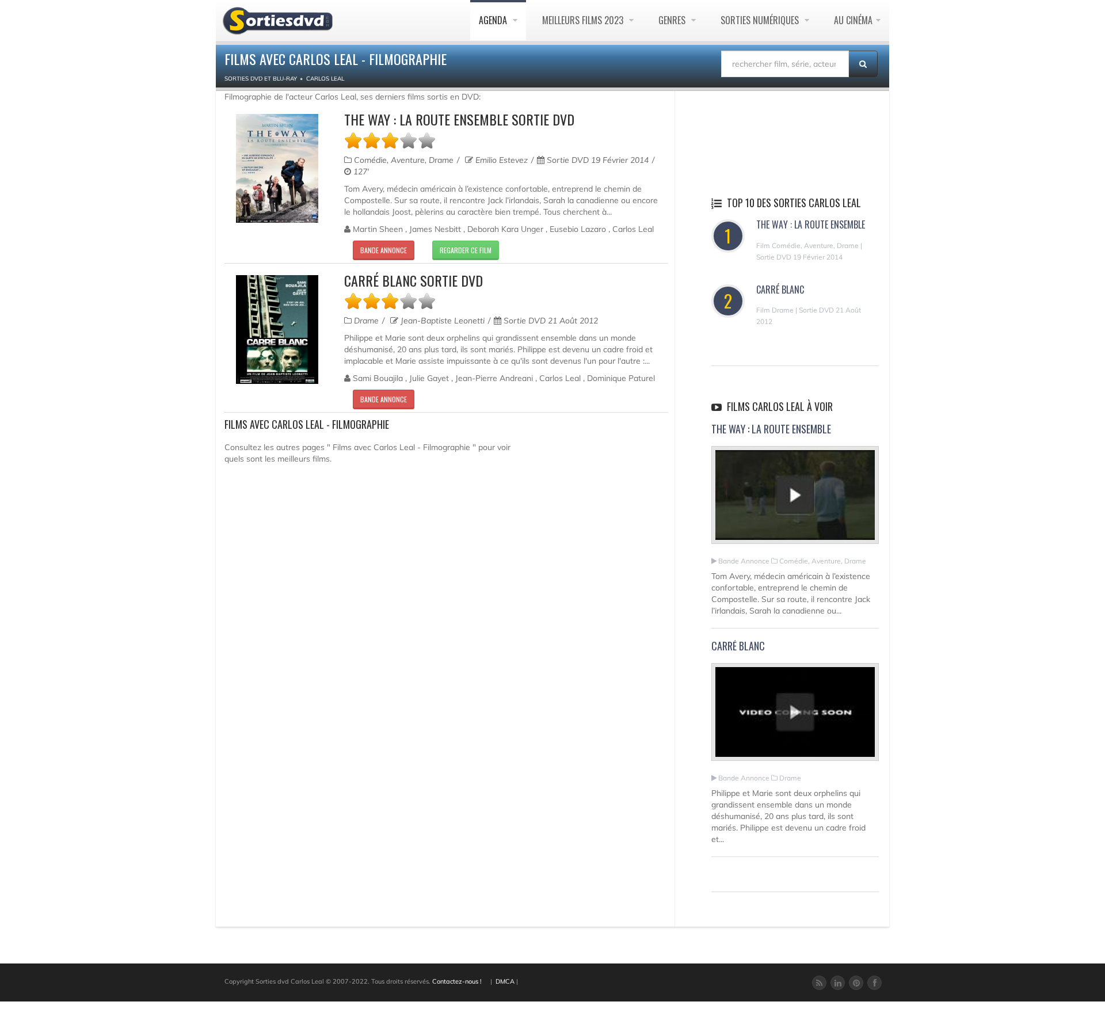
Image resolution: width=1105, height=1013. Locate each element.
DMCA (505, 981)
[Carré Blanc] (795, 716)
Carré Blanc (780, 289)
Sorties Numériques (761, 20)
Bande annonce (383, 250)
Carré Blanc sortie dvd (413, 280)
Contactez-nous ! (457, 981)
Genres (673, 20)
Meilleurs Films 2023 (584, 20)
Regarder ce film (465, 250)
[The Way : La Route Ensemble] (795, 500)
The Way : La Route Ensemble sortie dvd (459, 119)
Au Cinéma (853, 20)
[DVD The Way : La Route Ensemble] (277, 168)
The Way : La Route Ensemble (810, 224)
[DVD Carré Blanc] (277, 329)
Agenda (494, 20)
